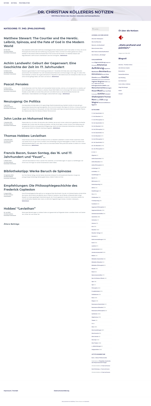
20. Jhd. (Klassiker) (96, 145)
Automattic (86, 401)
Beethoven (95, 71)
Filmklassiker (95, 197)
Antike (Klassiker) (96, 161)
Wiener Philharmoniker (101, 357)
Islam (106, 81)
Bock (93, 357)
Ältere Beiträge (11, 224)
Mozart (94, 91)
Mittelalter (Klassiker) (97, 262)
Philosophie (94, 288)
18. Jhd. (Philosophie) (97, 129)
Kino (93, 226)
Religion (94, 301)
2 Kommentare (7, 142)
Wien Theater (95, 343)
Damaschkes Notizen (124, 74)
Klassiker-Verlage (96, 233)
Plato (109, 91)
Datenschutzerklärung (61, 390)
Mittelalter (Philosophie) (98, 265)
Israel (109, 81)
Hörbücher (94, 220)
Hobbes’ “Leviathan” (20, 208)
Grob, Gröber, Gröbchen (124, 84)
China (107, 74)
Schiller (101, 94)
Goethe (105, 77)
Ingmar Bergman (98, 81)
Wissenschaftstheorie (104, 102)
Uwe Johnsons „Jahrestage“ (99, 54)
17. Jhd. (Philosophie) (97, 119)
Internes (94, 223)
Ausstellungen (95, 174)
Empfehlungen (95, 191)
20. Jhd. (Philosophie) (97, 148)
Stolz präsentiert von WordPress (68, 401)
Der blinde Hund (122, 80)
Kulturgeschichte (97, 85)
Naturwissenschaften (97, 275)
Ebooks (94, 77)
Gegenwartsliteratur (97, 210)
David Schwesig (95, 369)
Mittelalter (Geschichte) (97, 258)
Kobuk (120, 90)
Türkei (98, 99)
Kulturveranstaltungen (97, 239)
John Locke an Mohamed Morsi (28, 118)
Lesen (104, 85)
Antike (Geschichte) (96, 158)
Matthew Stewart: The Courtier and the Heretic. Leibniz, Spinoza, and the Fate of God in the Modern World (44, 42)
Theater (93, 320)
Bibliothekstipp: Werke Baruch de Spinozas (37, 171)
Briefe (103, 74)
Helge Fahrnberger (123, 87)
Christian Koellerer (8, 51)
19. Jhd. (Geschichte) (97, 132)
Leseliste (94, 246)
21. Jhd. (93, 152)
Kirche (102, 83)
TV (92, 323)
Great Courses (101, 79)
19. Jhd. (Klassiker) (96, 135)
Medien (93, 255)
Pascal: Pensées (16, 84)
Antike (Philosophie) (97, 165)
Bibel (109, 71)
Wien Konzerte (95, 333)
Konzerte (94, 236)
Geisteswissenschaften (97, 213)
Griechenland (107, 79)
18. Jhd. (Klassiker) (96, 126)
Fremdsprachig (95, 200)
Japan (95, 83)
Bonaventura (122, 71)
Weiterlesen (63, 55)
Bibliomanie (95, 181)
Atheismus (102, 65)
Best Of (93, 178)
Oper (93, 281)
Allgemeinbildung (99, 62)
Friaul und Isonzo (106, 365)
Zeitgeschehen (95, 349)
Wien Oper (94, 339)
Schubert (107, 94)
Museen (93, 268)
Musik (93, 271)
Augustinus (107, 68)
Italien (93, 83)
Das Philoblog (122, 77)
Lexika (107, 85)
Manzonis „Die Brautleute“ (98, 45)
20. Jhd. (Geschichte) (97, 142)
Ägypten (94, 104)
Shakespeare (98, 97)
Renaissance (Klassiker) (97, 307)
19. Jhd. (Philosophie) (97, 139)
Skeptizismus (95, 317)
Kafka (99, 83)
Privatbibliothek (24, 3)
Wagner (95, 102)
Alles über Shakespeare (97, 38)
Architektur (94, 171)
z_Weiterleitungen (96, 346)
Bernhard (103, 71)
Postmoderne (94, 94)
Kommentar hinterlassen (10, 52)
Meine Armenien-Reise (97, 48)
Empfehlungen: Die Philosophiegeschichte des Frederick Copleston (40, 187)
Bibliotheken (97, 74)
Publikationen (95, 294)
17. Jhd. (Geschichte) (97, 113)
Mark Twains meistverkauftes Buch (100, 51)
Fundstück (94, 203)
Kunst (93, 242)
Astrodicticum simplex (124, 68)
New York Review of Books (98, 278)
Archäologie (95, 168)
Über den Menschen (96, 41)
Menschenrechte (98, 88)
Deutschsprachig (96, 184)
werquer (121, 93)
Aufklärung (98, 68)
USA (101, 100)
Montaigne (108, 88)
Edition (93, 187)
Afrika (93, 62)
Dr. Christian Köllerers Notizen (75, 12)
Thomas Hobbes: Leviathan (25, 136)
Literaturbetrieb (95, 249)
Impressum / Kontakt (11, 390)
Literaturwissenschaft (97, 252)
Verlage (105, 100)
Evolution (99, 77)
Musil (100, 90)
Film (93, 194)
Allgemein (94, 155)
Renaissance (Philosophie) (98, 310)
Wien (93, 326)
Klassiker (94, 229)
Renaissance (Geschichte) (98, 304)
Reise (93, 297)
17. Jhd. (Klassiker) (96, 116)
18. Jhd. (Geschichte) (97, 123)
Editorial (14, 3)
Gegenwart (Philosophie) (98, 207)
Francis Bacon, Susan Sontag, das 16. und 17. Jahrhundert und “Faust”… (38, 155)
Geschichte (94, 216)
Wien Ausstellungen (96, 330)
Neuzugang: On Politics (22, 101)
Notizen (6, 3)
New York (105, 91)
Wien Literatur (95, 336)
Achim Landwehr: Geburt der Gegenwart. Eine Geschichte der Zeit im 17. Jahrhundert (40, 65)
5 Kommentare (7, 196)
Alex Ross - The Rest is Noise (125, 64)
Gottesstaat (95, 79)
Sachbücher (95, 313)
